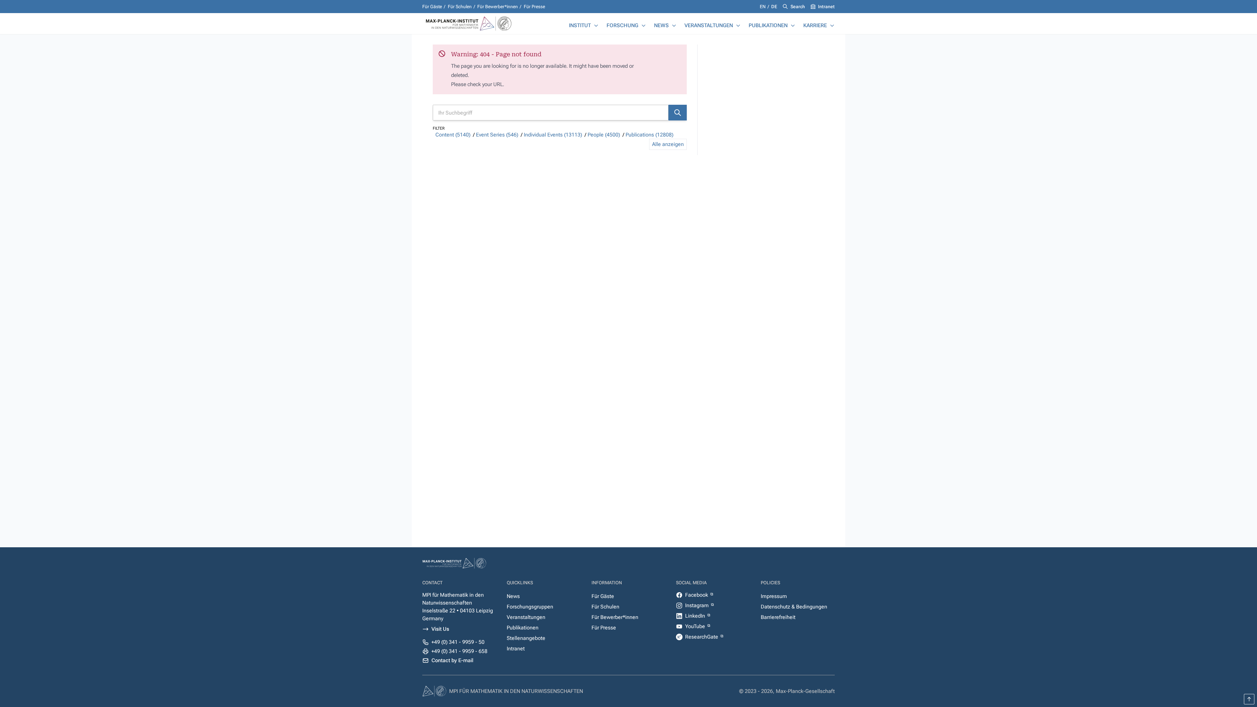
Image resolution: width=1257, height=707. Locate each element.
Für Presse (534, 6)
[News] (674, 25)
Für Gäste (432, 6)
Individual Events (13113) (553, 135)
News (661, 25)
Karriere (815, 25)
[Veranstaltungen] (738, 25)
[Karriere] (832, 25)
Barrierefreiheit (778, 617)
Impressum (774, 596)
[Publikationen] (792, 25)
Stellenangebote (526, 638)
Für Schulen (460, 6)
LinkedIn (695, 616)
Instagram (697, 605)
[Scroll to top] (1249, 699)
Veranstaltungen (708, 25)
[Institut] (596, 25)
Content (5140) (452, 135)
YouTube (695, 626)
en (763, 6)
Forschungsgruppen (530, 607)
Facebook (697, 595)
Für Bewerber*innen (497, 6)
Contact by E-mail (452, 660)
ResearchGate (702, 637)
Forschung (622, 25)
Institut (580, 25)
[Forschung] (643, 25)
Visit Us (440, 629)
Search (798, 6)
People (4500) (604, 135)
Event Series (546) (497, 135)
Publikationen (768, 25)
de (774, 6)
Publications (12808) (649, 135)
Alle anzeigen (668, 144)
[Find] (677, 112)
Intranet (826, 6)
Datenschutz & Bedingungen (794, 607)
